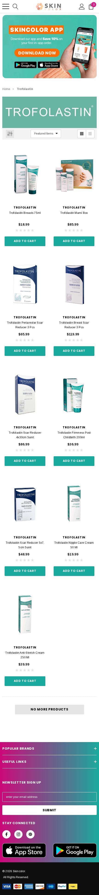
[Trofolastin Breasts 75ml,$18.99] (25, 174)
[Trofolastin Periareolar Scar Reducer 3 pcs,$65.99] (25, 284)
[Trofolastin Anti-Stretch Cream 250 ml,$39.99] (25, 614)
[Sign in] (82, 6)
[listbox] (46, 134)
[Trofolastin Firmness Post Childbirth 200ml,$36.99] (74, 394)
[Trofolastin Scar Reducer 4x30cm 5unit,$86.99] (25, 394)
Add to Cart (25, 241)
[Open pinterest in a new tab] (30, 834)
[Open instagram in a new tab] (18, 834)
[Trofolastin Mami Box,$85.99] (74, 174)
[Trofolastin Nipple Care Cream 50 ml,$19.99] (74, 504)
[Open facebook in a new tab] (6, 834)
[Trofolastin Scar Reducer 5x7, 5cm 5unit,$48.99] (25, 504)
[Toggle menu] (5, 6)
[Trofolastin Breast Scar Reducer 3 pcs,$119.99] (74, 284)
